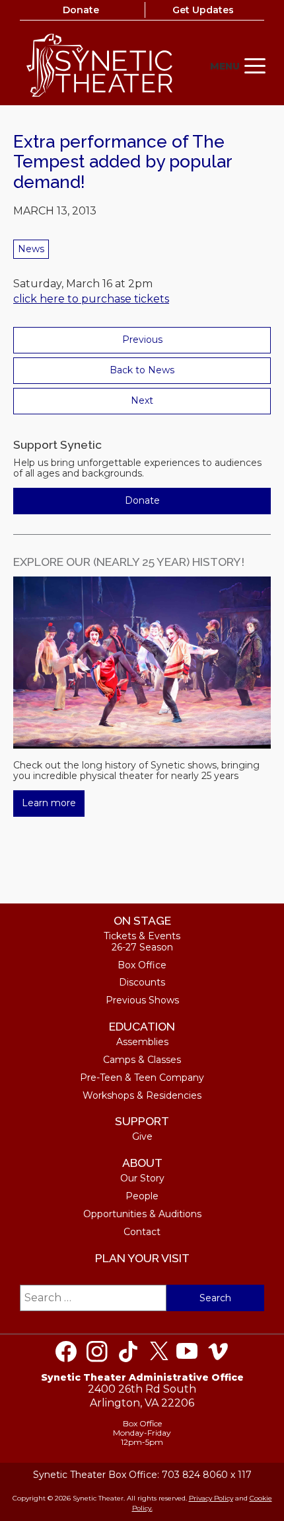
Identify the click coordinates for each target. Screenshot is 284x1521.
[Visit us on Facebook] (66, 1351)
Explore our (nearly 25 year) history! (128, 562)
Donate (81, 10)
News (31, 249)
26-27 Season (142, 947)
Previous (142, 340)
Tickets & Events (142, 936)
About (142, 1163)
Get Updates (203, 10)
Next (142, 400)
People (142, 1196)
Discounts (142, 982)
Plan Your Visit (142, 1258)
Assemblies (142, 1042)
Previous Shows (142, 1000)
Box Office (142, 965)
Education (142, 1026)
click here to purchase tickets (91, 299)
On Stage (142, 920)
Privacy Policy (211, 1498)
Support (142, 1121)
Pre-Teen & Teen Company (142, 1077)
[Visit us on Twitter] (159, 1351)
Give (142, 1136)
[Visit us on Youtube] (186, 1351)
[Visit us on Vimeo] (218, 1351)
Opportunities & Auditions (142, 1214)
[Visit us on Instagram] (97, 1351)
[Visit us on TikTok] (128, 1351)
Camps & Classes (142, 1060)
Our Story (142, 1178)
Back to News (142, 370)
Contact (142, 1232)
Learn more (49, 803)
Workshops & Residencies (142, 1095)
